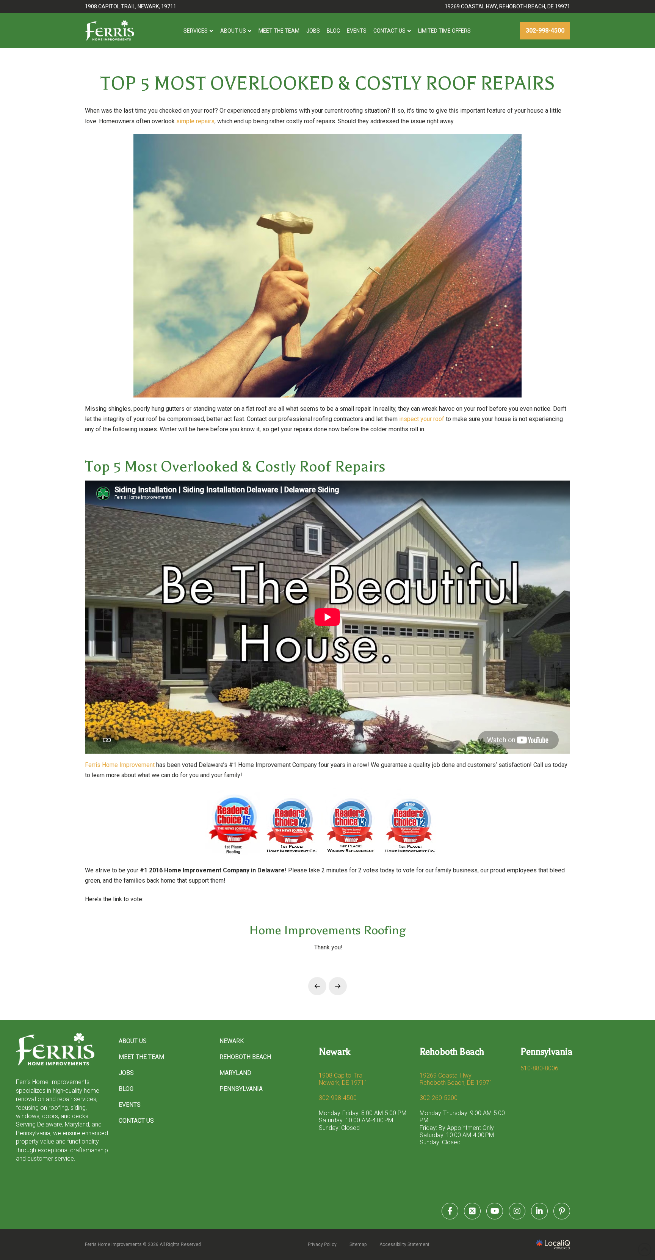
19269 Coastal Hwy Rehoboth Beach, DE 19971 (456, 1079)
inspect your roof (421, 419)
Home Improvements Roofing (327, 930)
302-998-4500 (338, 1097)
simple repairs (195, 121)
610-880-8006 (539, 1068)
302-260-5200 (439, 1097)
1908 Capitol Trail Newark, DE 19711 (343, 1079)
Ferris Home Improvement (120, 764)
